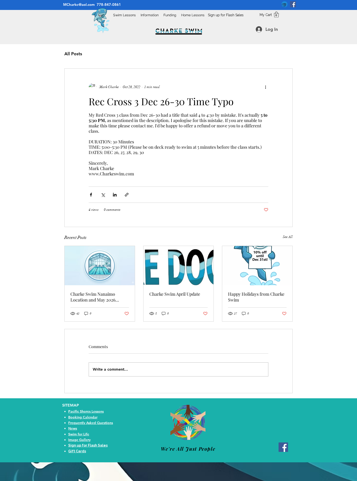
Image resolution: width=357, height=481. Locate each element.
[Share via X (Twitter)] (103, 194)
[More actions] (265, 87)
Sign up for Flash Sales (226, 15)
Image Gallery (79, 440)
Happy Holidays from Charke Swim (256, 297)
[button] (276, 14)
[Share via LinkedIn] (114, 194)
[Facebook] (293, 4)
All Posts (73, 54)
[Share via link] (126, 194)
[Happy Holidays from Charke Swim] (257, 265)
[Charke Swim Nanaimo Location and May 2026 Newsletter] (100, 265)
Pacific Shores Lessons (86, 411)
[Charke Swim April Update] (179, 265)
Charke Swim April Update (174, 294)
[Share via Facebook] (91, 194)
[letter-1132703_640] (284, 4)
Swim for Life (78, 434)
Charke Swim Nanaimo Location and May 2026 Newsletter (92, 297)
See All (288, 237)
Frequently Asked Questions (90, 423)
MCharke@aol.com (78, 4)
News (72, 428)
